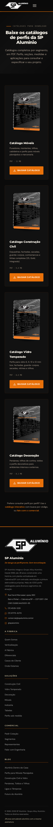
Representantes (12, 744)
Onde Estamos (12, 666)
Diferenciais (10, 655)
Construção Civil (12, 684)
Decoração (10, 694)
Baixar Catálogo (28, 170)
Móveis (8, 700)
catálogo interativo (15, 507)
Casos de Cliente (13, 660)
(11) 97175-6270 (15, 613)
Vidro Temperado (13, 689)
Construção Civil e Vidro (16, 778)
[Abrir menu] (35, 5)
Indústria (9, 705)
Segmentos (10, 739)
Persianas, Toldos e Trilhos (17, 783)
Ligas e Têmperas (13, 788)
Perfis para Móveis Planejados (19, 773)
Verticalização (11, 645)
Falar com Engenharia (15, 749)
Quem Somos (11, 639)
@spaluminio (13, 623)
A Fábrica (9, 650)
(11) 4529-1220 (14, 608)
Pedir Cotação (11, 733)
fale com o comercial (28, 510)
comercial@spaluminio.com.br (21, 618)
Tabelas (8, 710)
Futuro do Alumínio (13, 794)
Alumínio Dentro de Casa (16, 767)
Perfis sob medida (13, 715)
